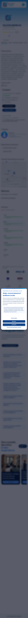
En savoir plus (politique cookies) (14, 327)
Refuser (14, 321)
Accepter (14, 324)
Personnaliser (14, 318)
